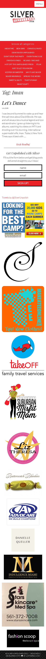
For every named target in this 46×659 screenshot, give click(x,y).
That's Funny (31, 80)
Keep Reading (23, 144)
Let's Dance (14, 102)
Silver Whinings (13, 76)
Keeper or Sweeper (14, 72)
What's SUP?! (23, 84)
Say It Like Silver (33, 72)
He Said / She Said (31, 60)
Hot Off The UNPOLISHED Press (19, 64)
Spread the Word (32, 76)
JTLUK (38, 64)
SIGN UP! (23, 183)
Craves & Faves (34, 48)
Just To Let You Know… (23, 68)
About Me (9, 48)
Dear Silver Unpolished (23, 52)
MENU (40, 4)
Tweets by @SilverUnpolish (15, 197)
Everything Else (34, 56)
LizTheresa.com (33, 656)
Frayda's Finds (14, 60)
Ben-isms (20, 48)
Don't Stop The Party (14, 56)
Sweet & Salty (15, 80)
